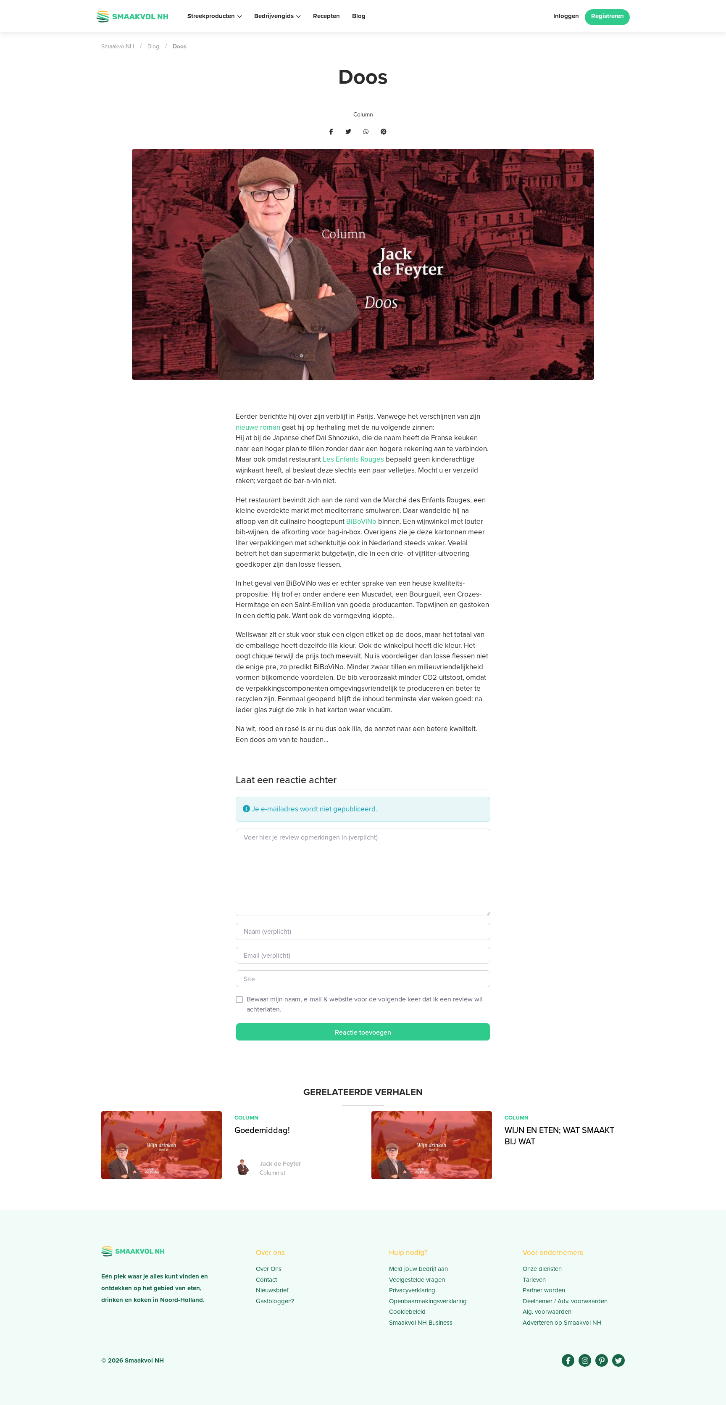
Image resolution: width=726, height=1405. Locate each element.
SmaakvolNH (117, 46)
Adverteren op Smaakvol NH (562, 1322)
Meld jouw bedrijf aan (418, 1268)
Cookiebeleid (407, 1311)
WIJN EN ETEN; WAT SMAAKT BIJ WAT (559, 1135)
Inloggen (566, 16)
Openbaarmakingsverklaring (428, 1301)
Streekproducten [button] (211, 16)
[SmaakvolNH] (132, 15)
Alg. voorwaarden (547, 1311)
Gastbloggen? (275, 1301)
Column (363, 114)
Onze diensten (542, 1268)
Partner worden (544, 1290)
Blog (359, 16)
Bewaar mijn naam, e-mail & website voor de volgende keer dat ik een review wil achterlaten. (365, 1004)
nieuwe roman (258, 427)
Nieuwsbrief (272, 1290)
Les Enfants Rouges (353, 459)
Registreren (607, 16)
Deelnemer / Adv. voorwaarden (565, 1301)
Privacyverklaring (412, 1290)
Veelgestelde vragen (417, 1279)
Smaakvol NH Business (420, 1322)
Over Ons (268, 1268)
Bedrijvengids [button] (274, 16)
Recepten (326, 16)
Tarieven (534, 1279)
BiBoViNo (361, 521)
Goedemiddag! (263, 1130)
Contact (266, 1279)
